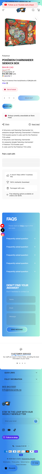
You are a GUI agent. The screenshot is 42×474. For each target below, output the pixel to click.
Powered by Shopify (28, 459)
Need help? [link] (36, 124)
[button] (11, 74)
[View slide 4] (25, 363)
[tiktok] (2, 230)
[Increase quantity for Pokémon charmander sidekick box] (14, 98)
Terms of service (25, 462)
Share (7, 124)
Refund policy (6, 462)
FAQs (22, 226)
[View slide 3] (22, 363)
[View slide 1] (17, 363)
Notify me (7, 106)
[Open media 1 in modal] (36, 19)
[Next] (39, 2)
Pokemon (6, 56)
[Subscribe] (36, 421)
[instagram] (2, 235)
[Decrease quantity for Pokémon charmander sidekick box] (4, 98)
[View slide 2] (19, 363)
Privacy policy (15, 462)
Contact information (21, 464)
